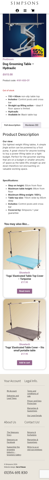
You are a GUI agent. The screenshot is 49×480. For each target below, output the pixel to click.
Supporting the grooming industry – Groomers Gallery (14, 451)
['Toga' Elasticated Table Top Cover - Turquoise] (24, 248)
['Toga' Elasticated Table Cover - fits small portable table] (24, 320)
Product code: (9, 80)
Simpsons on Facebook (12, 441)
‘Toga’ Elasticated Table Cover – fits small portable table (24, 349)
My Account (12, 391)
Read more (24, 291)
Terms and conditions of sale (33, 393)
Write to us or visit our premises (34, 448)
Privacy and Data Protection (34, 402)
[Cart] (33, 10)
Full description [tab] (12, 125)
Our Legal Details (34, 415)
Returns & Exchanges (31, 433)
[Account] (18, 10)
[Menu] (25, 10)
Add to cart (24, 362)
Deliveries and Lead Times (13, 397)
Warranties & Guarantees (32, 409)
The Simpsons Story (13, 433)
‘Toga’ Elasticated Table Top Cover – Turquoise (24, 277)
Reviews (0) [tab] (31, 125)
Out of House (21, 467)
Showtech (24, 272)
